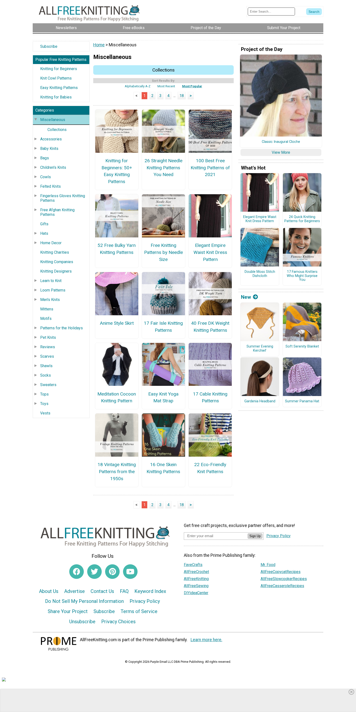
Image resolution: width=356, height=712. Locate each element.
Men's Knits (50, 299)
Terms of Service (139, 611)
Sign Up (255, 536)
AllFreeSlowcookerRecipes (284, 578)
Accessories (51, 139)
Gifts (44, 224)
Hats (44, 233)
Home (99, 44)
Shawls (46, 366)
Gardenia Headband (259, 401)
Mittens (46, 309)
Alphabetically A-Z (137, 86)
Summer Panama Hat (302, 401)
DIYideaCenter (196, 593)
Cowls (45, 177)
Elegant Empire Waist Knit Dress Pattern (210, 252)
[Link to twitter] (94, 571)
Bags (44, 158)
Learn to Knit (51, 280)
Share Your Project (68, 611)
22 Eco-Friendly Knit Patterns (210, 468)
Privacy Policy (145, 601)
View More (281, 152)
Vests (45, 413)
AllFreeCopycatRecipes (281, 571)
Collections (57, 129)
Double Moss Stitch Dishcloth (260, 274)
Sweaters (48, 384)
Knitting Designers (56, 271)
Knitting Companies (56, 261)
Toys (44, 403)
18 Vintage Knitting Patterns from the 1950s (117, 471)
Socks (45, 375)
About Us (48, 591)
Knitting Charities (54, 252)
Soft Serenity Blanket (302, 346)
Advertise (74, 591)
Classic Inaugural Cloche (281, 142)
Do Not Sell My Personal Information (84, 601)
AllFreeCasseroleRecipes (282, 585)
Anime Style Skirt (117, 323)
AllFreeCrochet (196, 571)
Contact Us (102, 591)
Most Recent (166, 86)
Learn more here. (206, 639)
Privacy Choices (118, 621)
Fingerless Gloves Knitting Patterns (62, 198)
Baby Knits (49, 148)
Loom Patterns (52, 290)
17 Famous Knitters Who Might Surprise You (302, 276)
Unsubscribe (82, 621)
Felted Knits (50, 186)
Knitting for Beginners (58, 68)
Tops (44, 394)
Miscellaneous (52, 119)
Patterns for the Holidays (61, 328)
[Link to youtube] (130, 571)
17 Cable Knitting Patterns (210, 397)
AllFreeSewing (196, 585)
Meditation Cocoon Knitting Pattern (116, 397)
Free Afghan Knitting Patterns (57, 212)
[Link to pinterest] (112, 571)
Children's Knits (53, 167)
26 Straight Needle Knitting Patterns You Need (163, 168)
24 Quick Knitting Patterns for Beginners (302, 219)
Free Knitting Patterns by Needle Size (163, 252)
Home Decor (51, 243)
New (246, 297)
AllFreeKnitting (196, 578)
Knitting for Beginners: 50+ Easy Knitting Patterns (116, 171)
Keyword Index (150, 591)
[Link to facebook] (76, 571)
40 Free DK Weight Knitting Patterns (210, 326)
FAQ (124, 591)
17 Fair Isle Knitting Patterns (163, 326)
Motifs (46, 318)
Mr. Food (268, 564)
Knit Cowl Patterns (56, 78)
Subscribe (48, 46)
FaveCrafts (193, 564)
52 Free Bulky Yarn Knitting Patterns (117, 249)
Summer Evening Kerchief (260, 349)
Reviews (47, 347)
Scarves (47, 356)
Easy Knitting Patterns (59, 87)
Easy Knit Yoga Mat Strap (163, 397)
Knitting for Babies (56, 97)
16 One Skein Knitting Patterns (163, 468)
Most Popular (192, 86)
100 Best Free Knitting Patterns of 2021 (210, 168)
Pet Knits (48, 337)
